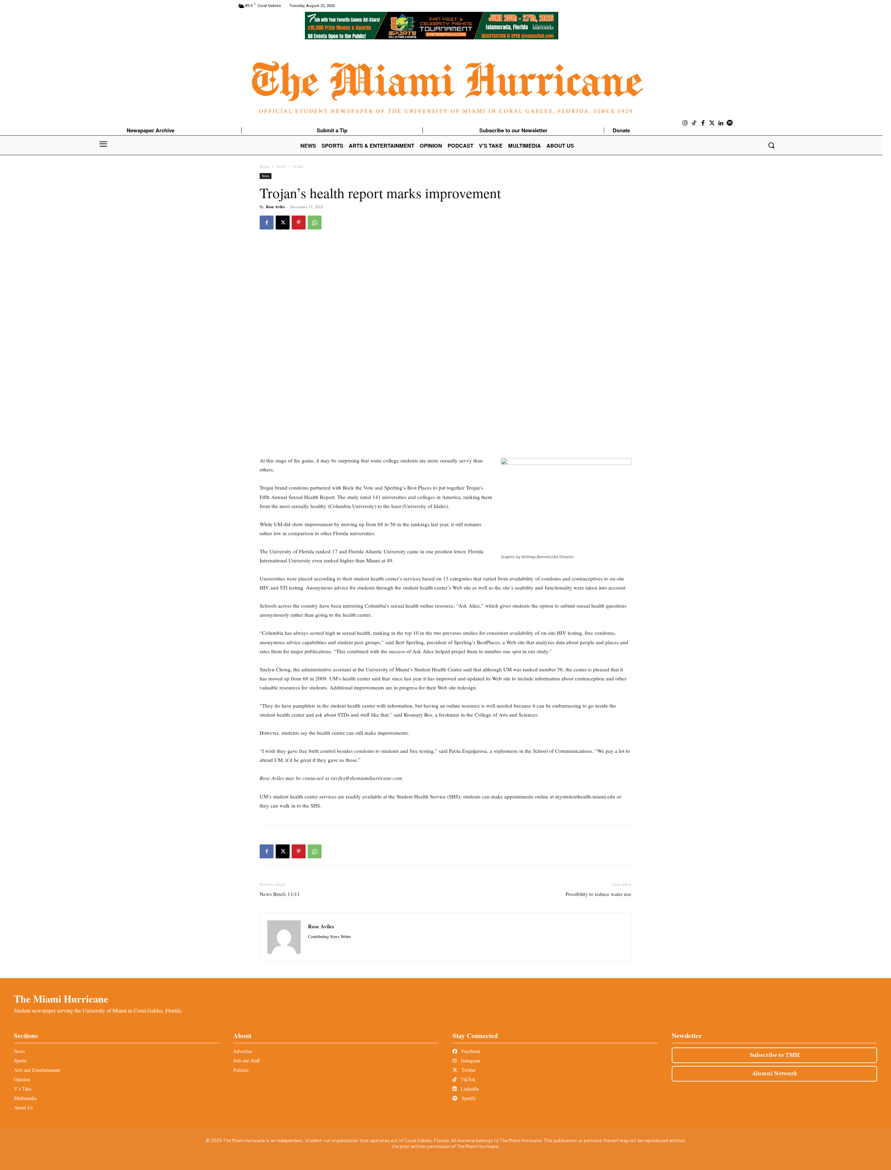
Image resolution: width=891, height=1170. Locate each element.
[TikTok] (694, 123)
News (281, 166)
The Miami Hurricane (61, 998)
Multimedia (25, 1098)
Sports (20, 1060)
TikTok (467, 1079)
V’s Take (22, 1088)
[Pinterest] (299, 222)
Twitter (468, 1070)
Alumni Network (774, 1073)
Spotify (468, 1098)
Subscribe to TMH (774, 1055)
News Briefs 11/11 (280, 893)
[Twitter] (712, 123)
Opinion (22, 1079)
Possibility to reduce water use (598, 893)
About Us (23, 1107)
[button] (771, 145)
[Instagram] (685, 123)
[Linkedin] (720, 123)
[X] (283, 222)
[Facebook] (703, 123)
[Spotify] (729, 123)
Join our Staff (246, 1060)
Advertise (242, 1051)
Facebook (470, 1051)
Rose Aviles (275, 207)
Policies (241, 1070)
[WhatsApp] (315, 222)
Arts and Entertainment (37, 1070)
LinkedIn (469, 1088)
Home (265, 166)
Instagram (469, 1060)
